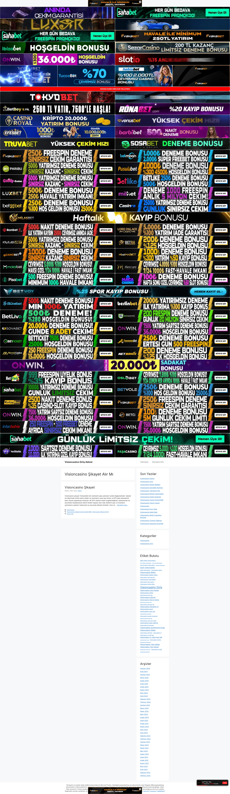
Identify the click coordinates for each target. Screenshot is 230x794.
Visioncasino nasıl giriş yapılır (148, 620)
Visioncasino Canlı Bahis (148, 579)
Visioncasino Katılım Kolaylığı (150, 497)
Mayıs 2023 (144, 745)
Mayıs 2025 (144, 678)
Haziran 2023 (145, 742)
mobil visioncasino (145, 570)
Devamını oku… (122, 505)
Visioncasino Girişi (146, 593)
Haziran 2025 (145, 675)
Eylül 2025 (144, 671)
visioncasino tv (157, 632)
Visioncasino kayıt (146, 609)
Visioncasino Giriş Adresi (78, 462)
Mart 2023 (144, 751)
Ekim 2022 (144, 766)
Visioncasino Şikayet (80, 487)
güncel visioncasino (160, 565)
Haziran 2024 (145, 705)
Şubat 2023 (144, 754)
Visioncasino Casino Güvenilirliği (151, 500)
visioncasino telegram (146, 632)
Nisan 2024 (144, 711)
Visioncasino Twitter (155, 640)
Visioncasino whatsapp (145, 642)
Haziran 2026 (145, 668)
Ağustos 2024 (145, 699)
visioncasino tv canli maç (147, 635)
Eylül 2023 (144, 733)
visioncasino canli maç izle (147, 577)
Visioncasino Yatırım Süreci (150, 503)
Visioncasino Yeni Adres (150, 644)
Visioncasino (144, 462)
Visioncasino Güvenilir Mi (147, 604)
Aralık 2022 (144, 760)
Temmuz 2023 (145, 739)
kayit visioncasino (147, 568)
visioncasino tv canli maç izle (151, 637)
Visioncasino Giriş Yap (146, 595)
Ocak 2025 (144, 684)
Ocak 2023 (144, 757)
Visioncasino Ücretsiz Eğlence (151, 521)
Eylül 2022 (144, 769)
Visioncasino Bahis (148, 572)
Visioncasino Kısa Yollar (148, 509)
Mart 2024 (144, 714)
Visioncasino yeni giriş (145, 649)
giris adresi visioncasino (145, 563)
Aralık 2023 (144, 724)
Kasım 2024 (144, 690)
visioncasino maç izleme (145, 613)
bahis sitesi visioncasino (148, 560)
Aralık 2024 (144, 687)
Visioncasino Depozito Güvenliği (151, 524)
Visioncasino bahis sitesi (148, 575)
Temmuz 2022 (145, 776)
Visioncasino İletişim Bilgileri (150, 485)
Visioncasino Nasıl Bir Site (146, 618)
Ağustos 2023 (145, 736)
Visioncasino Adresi (147, 478)
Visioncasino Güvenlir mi (149, 607)
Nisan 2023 (144, 748)
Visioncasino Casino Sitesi (147, 584)
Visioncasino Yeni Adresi (149, 647)
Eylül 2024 (144, 696)
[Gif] (115, 217)
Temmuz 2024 (145, 702)
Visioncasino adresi (156, 570)
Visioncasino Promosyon (147, 625)
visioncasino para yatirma (149, 623)
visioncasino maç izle (147, 611)
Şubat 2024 (144, 717)
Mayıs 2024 (144, 708)
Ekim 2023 (144, 730)
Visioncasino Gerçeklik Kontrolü (151, 488)
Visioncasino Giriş (158, 462)
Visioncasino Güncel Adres (149, 600)
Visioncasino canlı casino (147, 582)
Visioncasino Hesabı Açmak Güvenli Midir (79, 512)
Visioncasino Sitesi (148, 630)
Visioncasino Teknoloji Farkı (150, 491)
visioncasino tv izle (144, 640)
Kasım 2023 (144, 727)
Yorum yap (70, 514)
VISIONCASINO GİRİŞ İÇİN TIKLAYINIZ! (115, 89)
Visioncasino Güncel (147, 597)
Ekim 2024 (144, 693)
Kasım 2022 (144, 763)
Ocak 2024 (144, 720)
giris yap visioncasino (157, 563)
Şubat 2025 (144, 681)
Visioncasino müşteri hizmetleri (149, 616)
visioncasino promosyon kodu (152, 628)
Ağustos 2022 (145, 772)
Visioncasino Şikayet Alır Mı (100, 512)
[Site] (57, 156)
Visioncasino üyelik (156, 649)
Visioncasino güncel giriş (146, 602)
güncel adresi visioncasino (147, 565)
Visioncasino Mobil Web (148, 512)
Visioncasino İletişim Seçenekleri (152, 494)
